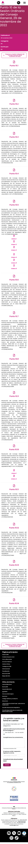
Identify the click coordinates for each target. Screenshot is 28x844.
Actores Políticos (7, 661)
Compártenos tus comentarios (13, 737)
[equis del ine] (14, 833)
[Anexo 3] (14, 247)
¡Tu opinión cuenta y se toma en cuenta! (13, 719)
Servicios (4, 696)
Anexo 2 (14, 244)
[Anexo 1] (14, 236)
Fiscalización (5, 671)
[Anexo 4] (14, 254)
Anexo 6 (14, 268)
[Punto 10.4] (14, 170)
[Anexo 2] (14, 241)
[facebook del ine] (9, 833)
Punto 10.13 (14, 565)
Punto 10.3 (14, 137)
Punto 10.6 (14, 280)
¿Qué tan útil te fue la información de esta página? (14, 729)
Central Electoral (7, 684)
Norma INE (5, 687)
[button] (25, 3)
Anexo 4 (14, 257)
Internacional (6, 669)
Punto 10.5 (14, 205)
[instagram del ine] (11, 838)
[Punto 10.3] (14, 133)
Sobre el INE (5, 654)
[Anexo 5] (14, 260)
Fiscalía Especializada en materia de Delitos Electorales (12, 710)
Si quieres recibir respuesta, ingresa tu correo (12, 752)
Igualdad (4, 691)
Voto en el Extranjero (8, 694)
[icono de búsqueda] (18, 2)
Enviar (7, 764)
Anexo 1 (14, 239)
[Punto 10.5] (14, 201)
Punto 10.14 (14, 603)
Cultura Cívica (6, 664)
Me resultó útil (9, 732)
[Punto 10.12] (14, 524)
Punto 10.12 (14, 528)
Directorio (5, 701)
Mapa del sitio (6, 676)
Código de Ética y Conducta (10, 698)
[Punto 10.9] (14, 392)
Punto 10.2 (14, 104)
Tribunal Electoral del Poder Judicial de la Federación (13, 704)
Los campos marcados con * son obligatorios (13, 725)
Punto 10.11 (14, 489)
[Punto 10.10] (14, 445)
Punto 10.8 (14, 359)
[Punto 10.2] (14, 100)
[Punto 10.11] (14, 485)
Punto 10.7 (14, 316)
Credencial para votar (8, 657)
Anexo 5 (14, 263)
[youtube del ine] (19, 833)
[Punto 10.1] (14, 62)
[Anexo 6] (14, 265)
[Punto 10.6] (14, 276)
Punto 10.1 (14, 65)
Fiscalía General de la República (11, 707)
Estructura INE (6, 673)
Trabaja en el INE (6, 666)
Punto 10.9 (14, 396)
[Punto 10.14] (14, 599)
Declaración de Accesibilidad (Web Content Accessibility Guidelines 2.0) (14, 782)
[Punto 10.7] (14, 312)
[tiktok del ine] (16, 838)
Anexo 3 (14, 250)
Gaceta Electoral (7, 689)
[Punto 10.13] (14, 561)
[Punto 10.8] (14, 355)
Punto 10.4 (14, 173)
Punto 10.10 (14, 449)
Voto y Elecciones (7, 659)
